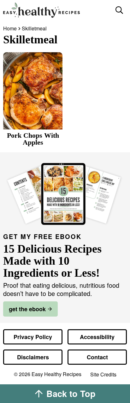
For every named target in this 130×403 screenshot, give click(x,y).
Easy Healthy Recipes (56, 10)
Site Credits (103, 374)
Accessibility (97, 337)
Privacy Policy (33, 337)
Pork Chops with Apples (33, 138)
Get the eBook (27, 309)
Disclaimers (33, 357)
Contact (97, 357)
